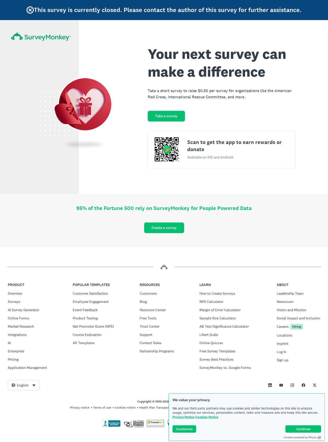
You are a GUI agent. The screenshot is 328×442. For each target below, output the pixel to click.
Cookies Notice (206, 417)
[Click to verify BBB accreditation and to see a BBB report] (111, 426)
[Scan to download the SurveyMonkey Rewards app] (167, 149)
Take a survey (166, 116)
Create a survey (164, 227)
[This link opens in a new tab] (270, 385)
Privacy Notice (183, 417)
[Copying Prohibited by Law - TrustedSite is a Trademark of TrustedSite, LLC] (155, 426)
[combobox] (23, 385)
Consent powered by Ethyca (300, 437)
